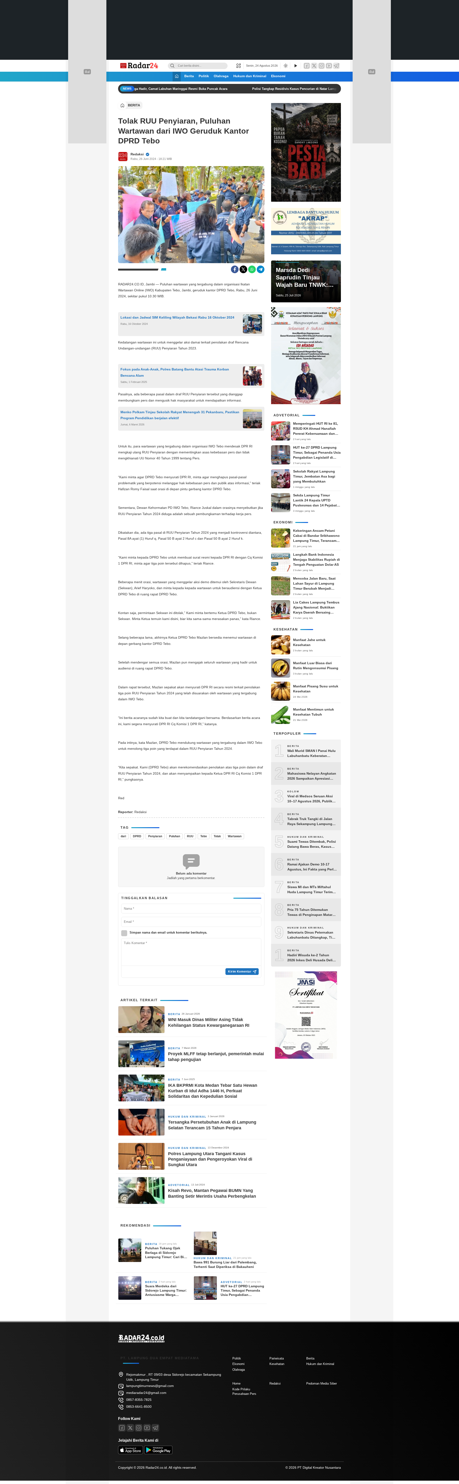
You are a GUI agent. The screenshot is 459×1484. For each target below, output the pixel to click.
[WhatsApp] (252, 269)
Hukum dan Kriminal (249, 76)
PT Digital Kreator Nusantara (319, 1467)
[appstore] (130, 1453)
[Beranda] (177, 77)
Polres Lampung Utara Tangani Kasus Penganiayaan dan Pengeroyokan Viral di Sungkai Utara (210, 1159)
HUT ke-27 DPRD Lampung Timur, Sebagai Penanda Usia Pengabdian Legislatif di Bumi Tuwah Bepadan (242, 1290)
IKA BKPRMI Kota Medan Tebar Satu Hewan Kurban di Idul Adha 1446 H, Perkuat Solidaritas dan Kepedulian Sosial (212, 1091)
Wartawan (234, 836)
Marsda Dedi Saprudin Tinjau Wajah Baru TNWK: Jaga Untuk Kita (302, 278)
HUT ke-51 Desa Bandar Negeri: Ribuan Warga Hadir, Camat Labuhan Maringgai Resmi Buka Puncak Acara (140, 89)
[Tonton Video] (295, 66)
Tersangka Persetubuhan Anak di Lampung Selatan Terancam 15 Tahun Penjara (212, 1125)
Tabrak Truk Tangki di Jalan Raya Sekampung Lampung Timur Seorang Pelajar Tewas (310, 821)
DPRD (137, 836)
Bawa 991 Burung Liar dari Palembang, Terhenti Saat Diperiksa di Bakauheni (225, 1264)
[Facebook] (306, 66)
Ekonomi (278, 76)
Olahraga (221, 76)
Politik (204, 76)
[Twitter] (314, 66)
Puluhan (174, 836)
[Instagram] (321, 66)
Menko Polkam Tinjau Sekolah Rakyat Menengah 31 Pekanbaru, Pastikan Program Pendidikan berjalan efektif (179, 415)
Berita (189, 76)
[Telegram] (336, 66)
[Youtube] (147, 1428)
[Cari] (172, 66)
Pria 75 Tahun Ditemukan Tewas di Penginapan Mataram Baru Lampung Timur (312, 912)
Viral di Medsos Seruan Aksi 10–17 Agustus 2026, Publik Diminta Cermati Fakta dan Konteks (310, 799)
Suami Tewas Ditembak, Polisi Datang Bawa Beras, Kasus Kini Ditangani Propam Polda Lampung (311, 844)
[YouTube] (329, 66)
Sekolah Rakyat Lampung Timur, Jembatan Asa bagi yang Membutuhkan (314, 476)
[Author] (122, 156)
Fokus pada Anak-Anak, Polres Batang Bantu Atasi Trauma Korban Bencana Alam (174, 372)
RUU (190, 836)
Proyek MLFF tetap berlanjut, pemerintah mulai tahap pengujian (216, 1056)
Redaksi (137, 154)
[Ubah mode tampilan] (285, 65)
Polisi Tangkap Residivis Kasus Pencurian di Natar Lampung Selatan (294, 89)
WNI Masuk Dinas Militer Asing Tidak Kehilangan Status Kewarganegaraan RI (208, 1022)
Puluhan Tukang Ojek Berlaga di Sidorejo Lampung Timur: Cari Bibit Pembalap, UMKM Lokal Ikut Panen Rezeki (166, 1252)
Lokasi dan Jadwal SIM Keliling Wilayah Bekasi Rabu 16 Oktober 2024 (177, 317)
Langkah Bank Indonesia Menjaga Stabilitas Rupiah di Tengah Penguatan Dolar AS (316, 559)
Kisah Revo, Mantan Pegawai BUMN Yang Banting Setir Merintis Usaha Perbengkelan (212, 1193)
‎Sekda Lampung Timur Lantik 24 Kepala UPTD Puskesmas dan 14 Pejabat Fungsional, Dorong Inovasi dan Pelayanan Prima (316, 505)
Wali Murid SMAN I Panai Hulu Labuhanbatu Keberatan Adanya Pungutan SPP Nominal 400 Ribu (311, 753)
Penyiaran (155, 836)
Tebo (203, 836)
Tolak (217, 836)
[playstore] (158, 1453)
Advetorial (179, 1185)
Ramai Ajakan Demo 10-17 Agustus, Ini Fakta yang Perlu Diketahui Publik (311, 867)
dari (123, 836)
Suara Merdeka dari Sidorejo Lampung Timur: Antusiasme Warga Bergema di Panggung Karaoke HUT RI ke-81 (166, 1290)
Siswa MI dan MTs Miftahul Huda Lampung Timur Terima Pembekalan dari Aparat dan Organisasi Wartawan (310, 890)
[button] (240, 65)
